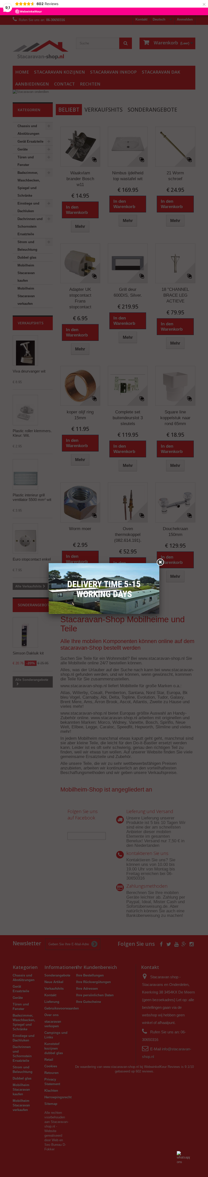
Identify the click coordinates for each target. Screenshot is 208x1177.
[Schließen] (160, 562)
